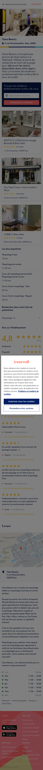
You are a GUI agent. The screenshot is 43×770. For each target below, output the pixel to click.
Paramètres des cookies (22, 409)
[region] (21, 385)
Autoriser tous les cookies (21, 401)
